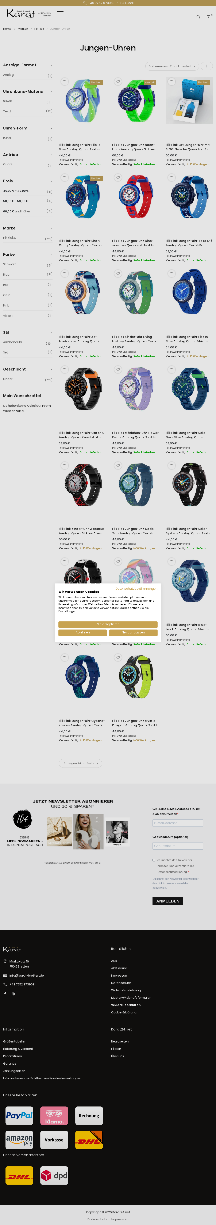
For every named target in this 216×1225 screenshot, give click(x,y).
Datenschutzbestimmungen (137, 589)
